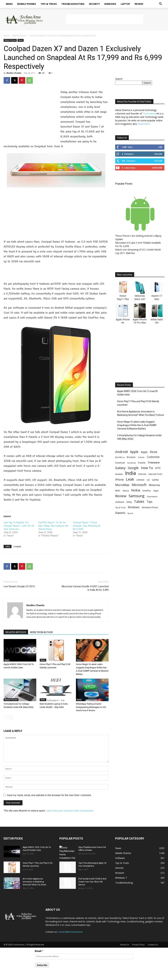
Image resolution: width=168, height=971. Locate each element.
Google (133, 468)
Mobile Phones (26, 3)
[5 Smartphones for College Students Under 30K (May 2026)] (20, 690)
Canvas (141, 457)
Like (160, 147)
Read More (144, 123)
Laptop (125, 3)
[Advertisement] (104, 19)
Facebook (131, 463)
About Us (124, 944)
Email (38, 951)
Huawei (119, 474)
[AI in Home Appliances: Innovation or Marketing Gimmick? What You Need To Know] (12, 883)
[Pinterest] (22, 80)
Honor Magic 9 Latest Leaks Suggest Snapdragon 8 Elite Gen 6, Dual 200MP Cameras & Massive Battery (137, 425)
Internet (142, 474)
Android (121, 451)
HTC (158, 468)
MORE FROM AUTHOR (41, 632)
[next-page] (11, 717)
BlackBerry (120, 457)
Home (6, 35)
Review (139, 3)
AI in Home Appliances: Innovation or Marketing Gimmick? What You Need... (35, 882)
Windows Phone (150, 507)
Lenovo (140, 479)
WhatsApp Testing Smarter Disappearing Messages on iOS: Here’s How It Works (91, 707)
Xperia (130, 513)
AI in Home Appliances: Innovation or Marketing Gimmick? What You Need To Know (140, 413)
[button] (160, 4)
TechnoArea (149, 113)
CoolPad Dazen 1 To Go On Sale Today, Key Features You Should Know (53, 525)
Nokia (135, 490)
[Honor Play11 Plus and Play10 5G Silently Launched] (56, 650)
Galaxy (120, 468)
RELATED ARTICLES (16, 632)
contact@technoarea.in (70, 931)
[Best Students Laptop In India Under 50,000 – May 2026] (56, 690)
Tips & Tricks (49, 3)
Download (120, 462)
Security (94, 3)
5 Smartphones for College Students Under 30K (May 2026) (139, 437)
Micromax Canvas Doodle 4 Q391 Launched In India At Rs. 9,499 (85, 588)
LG (148, 479)
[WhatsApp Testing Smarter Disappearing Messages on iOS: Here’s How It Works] (92, 690)
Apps (144, 452)
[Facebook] (7, 80)
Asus (153, 451)
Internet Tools (155, 474)
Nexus (126, 490)
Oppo (156, 490)
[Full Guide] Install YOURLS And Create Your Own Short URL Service (92, 882)
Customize (153, 457)
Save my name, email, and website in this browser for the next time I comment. (49, 795)
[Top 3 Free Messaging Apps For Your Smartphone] (67, 867)
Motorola (154, 485)
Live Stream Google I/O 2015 (19, 586)
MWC (117, 490)
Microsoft (139, 484)
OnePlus (146, 490)
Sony (129, 501)
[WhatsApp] (29, 80)
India (130, 473)
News (9, 3)
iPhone (119, 479)
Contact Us (153, 944)
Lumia (155, 479)
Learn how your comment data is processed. (70, 810)
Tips (149, 501)
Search (118, 78)
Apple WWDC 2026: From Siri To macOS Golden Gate (137, 393)
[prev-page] (6, 717)
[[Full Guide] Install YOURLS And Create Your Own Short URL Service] (67, 883)
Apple (134, 451)
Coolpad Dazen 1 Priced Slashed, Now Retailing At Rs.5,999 (86, 525)
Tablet (139, 501)
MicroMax (122, 485)
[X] (14, 80)
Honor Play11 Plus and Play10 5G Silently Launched (138, 403)
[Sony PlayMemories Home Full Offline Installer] (67, 853)
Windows (110, 3)
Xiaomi (120, 512)
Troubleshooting (72, 3)
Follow (158, 154)
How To (147, 468)
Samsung (137, 495)
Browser (131, 457)
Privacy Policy (138, 944)
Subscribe (157, 167)
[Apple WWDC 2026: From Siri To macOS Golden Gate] (20, 650)
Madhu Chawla (14, 73)
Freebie (142, 462)
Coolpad (17, 546)
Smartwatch (152, 496)
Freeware (154, 462)
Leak (130, 479)
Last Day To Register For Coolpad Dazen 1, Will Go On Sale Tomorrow (19, 525)
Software (119, 501)
